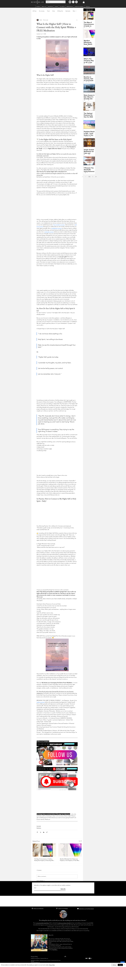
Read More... (55, 949)
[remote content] (57, 103)
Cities (53, 11)
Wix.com (46, 958)
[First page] (82, 176)
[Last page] (96, 176)
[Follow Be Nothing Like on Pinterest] (89, 958)
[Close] (124, 965)
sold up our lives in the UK (64, 923)
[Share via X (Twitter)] (40, 832)
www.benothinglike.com (35, 962)
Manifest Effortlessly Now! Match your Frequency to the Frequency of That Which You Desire (70, 859)
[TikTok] (91, 958)
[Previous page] (86, 176)
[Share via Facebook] (37, 832)
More (74, 11)
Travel (48, 11)
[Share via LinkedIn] (43, 832)
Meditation (39, 828)
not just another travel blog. (42, 923)
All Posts (34, 11)
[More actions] (77, 20)
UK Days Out (60, 11)
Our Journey (41, 11)
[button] (84, 2)
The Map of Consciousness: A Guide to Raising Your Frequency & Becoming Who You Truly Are (44, 859)
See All (80, 841)
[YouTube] (78, 908)
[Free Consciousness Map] (70, 850)
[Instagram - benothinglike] (76, 2)
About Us (50, 935)
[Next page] (93, 176)
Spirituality (68, 11)
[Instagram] (32, 908)
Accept (120, 965)
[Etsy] (73, 2)
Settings (114, 965)
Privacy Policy (34, 956)
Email (35, 887)
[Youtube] (70, 2)
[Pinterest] (57, 908)
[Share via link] (47, 832)
